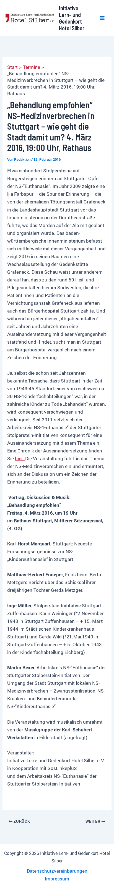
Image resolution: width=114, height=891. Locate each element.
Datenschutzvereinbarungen (57, 871)
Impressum (57, 878)
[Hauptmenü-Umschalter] (102, 18)
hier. (20, 458)
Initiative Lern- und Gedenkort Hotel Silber (71, 18)
